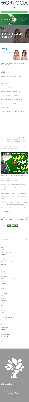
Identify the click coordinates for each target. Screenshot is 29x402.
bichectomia (3, 249)
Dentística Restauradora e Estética (8, 274)
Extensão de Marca (5, 286)
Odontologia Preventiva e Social (7, 317)
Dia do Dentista (4, 276)
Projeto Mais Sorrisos (5, 334)
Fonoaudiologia (4, 293)
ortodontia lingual (4, 327)
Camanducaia (4, 254)
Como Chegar (3, 264)
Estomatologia (4, 283)
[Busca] (26, 239)
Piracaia (2, 332)
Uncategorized (4, 341)
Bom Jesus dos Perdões (6, 252)
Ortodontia (3, 324)
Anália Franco (4, 245)
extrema (8, 225)
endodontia (3, 281)
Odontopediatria (4, 320)
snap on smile (15, 225)
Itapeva (2, 305)
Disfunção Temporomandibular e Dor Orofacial (10, 278)
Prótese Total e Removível (6, 337)
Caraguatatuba (4, 259)
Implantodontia (4, 300)
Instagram (25, 207)
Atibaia (2, 247)
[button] (14, 7)
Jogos (2, 307)
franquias (3, 298)
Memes (2, 312)
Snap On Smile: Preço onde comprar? (16, 204)
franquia (2, 295)
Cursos (2, 266)
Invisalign (3, 303)
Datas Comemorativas (5, 269)
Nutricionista (3, 315)
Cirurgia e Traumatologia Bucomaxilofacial (9, 261)
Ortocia (2, 322)
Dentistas (3, 271)
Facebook (12, 207)
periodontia (3, 329)
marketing (3, 310)
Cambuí (2, 257)
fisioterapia (3, 291)
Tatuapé (2, 339)
